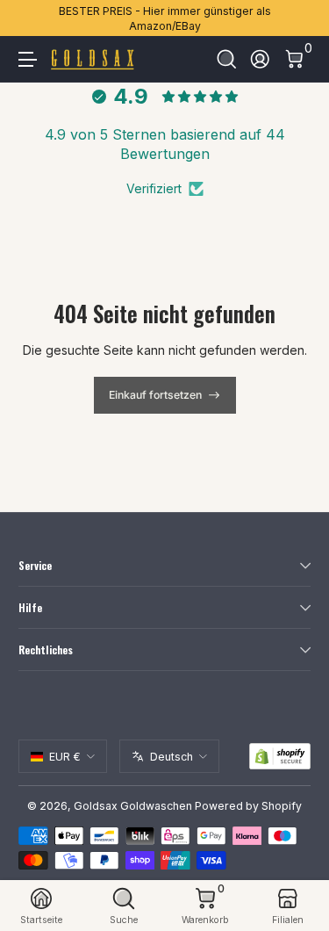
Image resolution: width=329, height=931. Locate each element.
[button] (227, 59)
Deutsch (171, 756)
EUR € (65, 756)
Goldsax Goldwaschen (133, 805)
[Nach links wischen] (30, 18)
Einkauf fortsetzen (155, 394)
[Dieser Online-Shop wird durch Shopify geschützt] (280, 756)
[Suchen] (227, 59)
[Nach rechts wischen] (298, 18)
